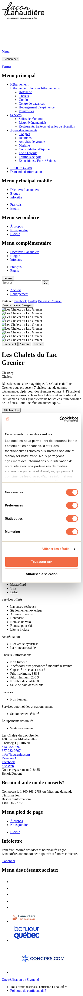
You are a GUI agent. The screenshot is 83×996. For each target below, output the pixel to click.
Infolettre (16, 197)
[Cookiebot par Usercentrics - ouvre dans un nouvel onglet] (59, 419)
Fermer (7, 278)
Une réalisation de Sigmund (20, 979)
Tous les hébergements (44, 88)
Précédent (9, 344)
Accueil (15, 290)
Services (15, 115)
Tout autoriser (41, 561)
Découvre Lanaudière (24, 189)
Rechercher (10, 59)
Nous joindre (19, 230)
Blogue (15, 193)
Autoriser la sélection (41, 574)
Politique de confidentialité (28, 990)
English (15, 208)
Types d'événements (23, 130)
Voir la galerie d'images (17, 305)
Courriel (56, 301)
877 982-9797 (11, 750)
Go (45, 282)
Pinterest (44, 301)
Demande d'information (26, 171)
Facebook (20, 301)
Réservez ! (9, 758)
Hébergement (19, 84)
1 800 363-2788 (21, 168)
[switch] (72, 505)
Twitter (32, 301)
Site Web (8, 766)
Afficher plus (11, 410)
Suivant (25, 344)
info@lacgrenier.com (16, 754)
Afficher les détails (56, 549)
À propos (16, 226)
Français (15, 204)
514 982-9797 (11, 747)
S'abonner (8, 861)
